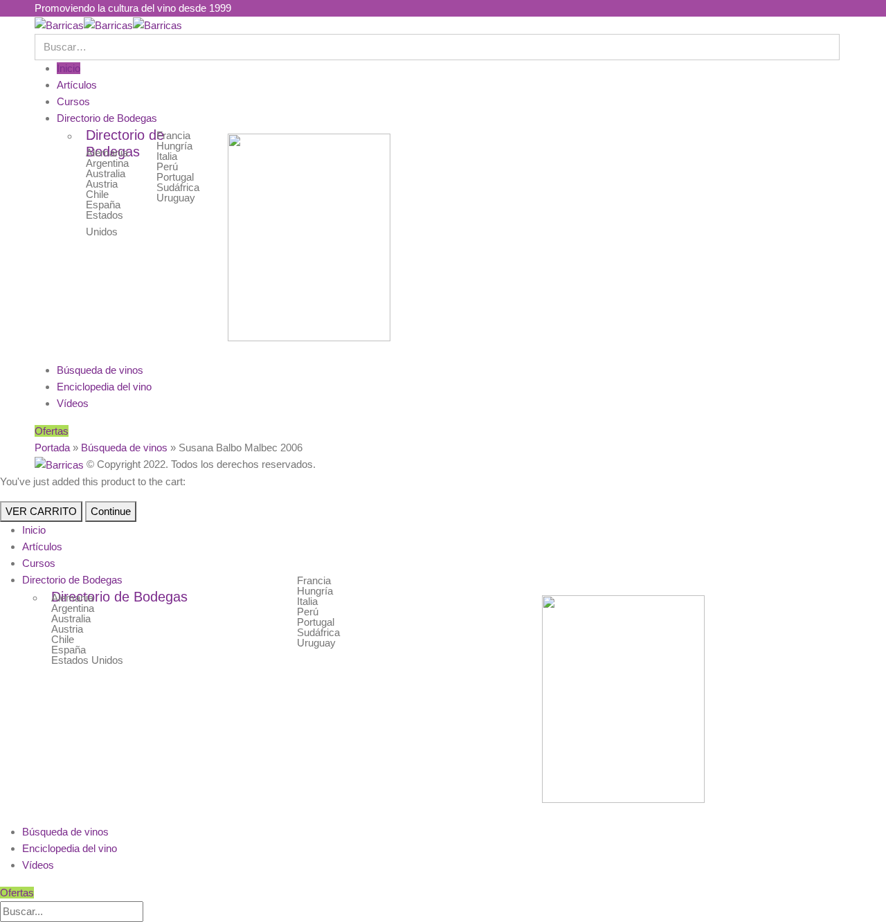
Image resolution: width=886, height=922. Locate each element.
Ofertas (52, 431)
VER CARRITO (41, 511)
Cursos (73, 101)
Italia (166, 156)
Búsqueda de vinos (100, 370)
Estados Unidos (87, 660)
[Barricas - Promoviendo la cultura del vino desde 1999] (108, 24)
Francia (173, 135)
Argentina (107, 163)
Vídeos (73, 403)
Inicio (68, 68)
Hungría (174, 146)
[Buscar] (151, 912)
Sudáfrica (177, 187)
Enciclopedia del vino (104, 386)
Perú (167, 166)
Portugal (175, 177)
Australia (105, 173)
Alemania (107, 153)
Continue (111, 511)
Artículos (77, 85)
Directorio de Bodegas (107, 118)
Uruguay (175, 198)
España (103, 204)
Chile (97, 194)
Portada (52, 447)
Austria (102, 184)
